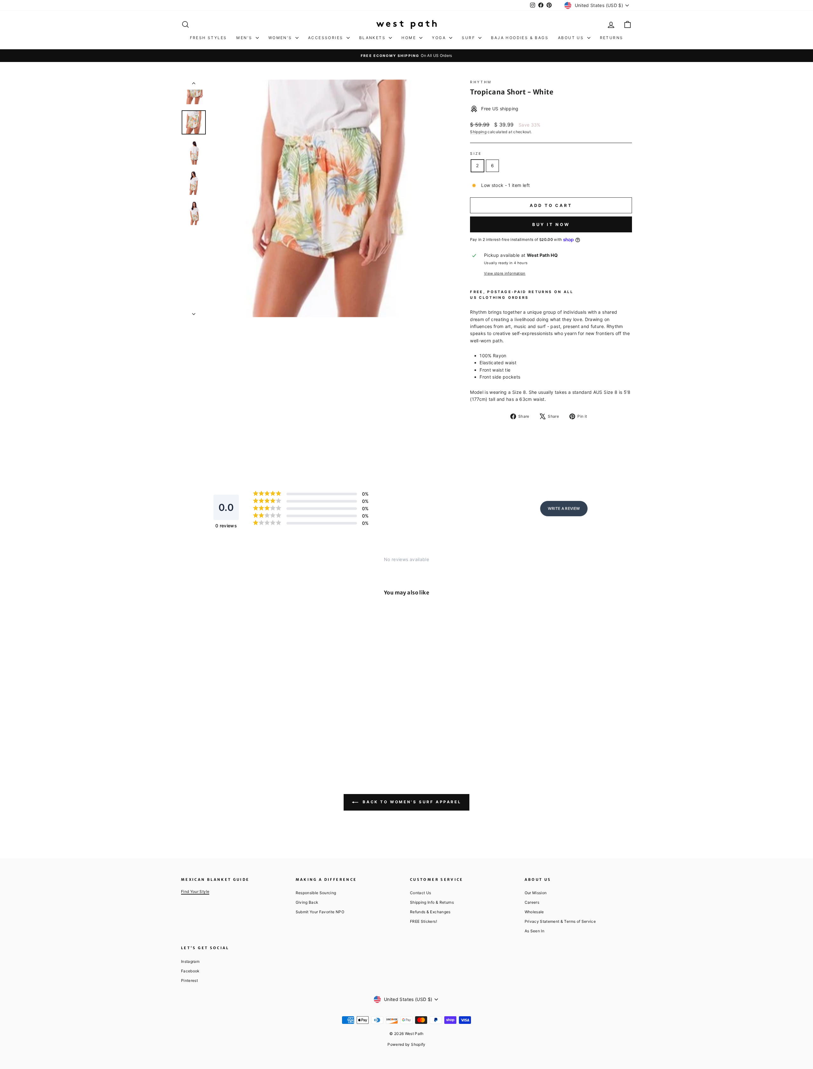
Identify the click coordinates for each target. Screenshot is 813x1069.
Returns (611, 37)
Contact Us (420, 892)
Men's (245, 37)
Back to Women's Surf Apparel (411, 801)
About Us (572, 37)
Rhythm (481, 82)
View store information (505, 273)
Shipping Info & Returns (432, 902)
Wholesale (534, 911)
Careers (532, 902)
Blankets (373, 37)
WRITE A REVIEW (564, 508)
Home (409, 37)
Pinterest (189, 980)
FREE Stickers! (423, 921)
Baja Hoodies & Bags (519, 37)
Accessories (326, 37)
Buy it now (551, 224)
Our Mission (536, 892)
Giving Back (307, 902)
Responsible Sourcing (316, 892)
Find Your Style (195, 891)
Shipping (478, 131)
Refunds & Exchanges (430, 911)
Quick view (235, 712)
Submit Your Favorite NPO (320, 911)
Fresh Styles (208, 37)
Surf (469, 37)
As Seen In (535, 931)
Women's (281, 37)
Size (476, 153)
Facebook (190, 971)
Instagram (190, 961)
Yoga (439, 37)
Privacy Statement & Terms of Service (560, 921)
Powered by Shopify (406, 1044)
